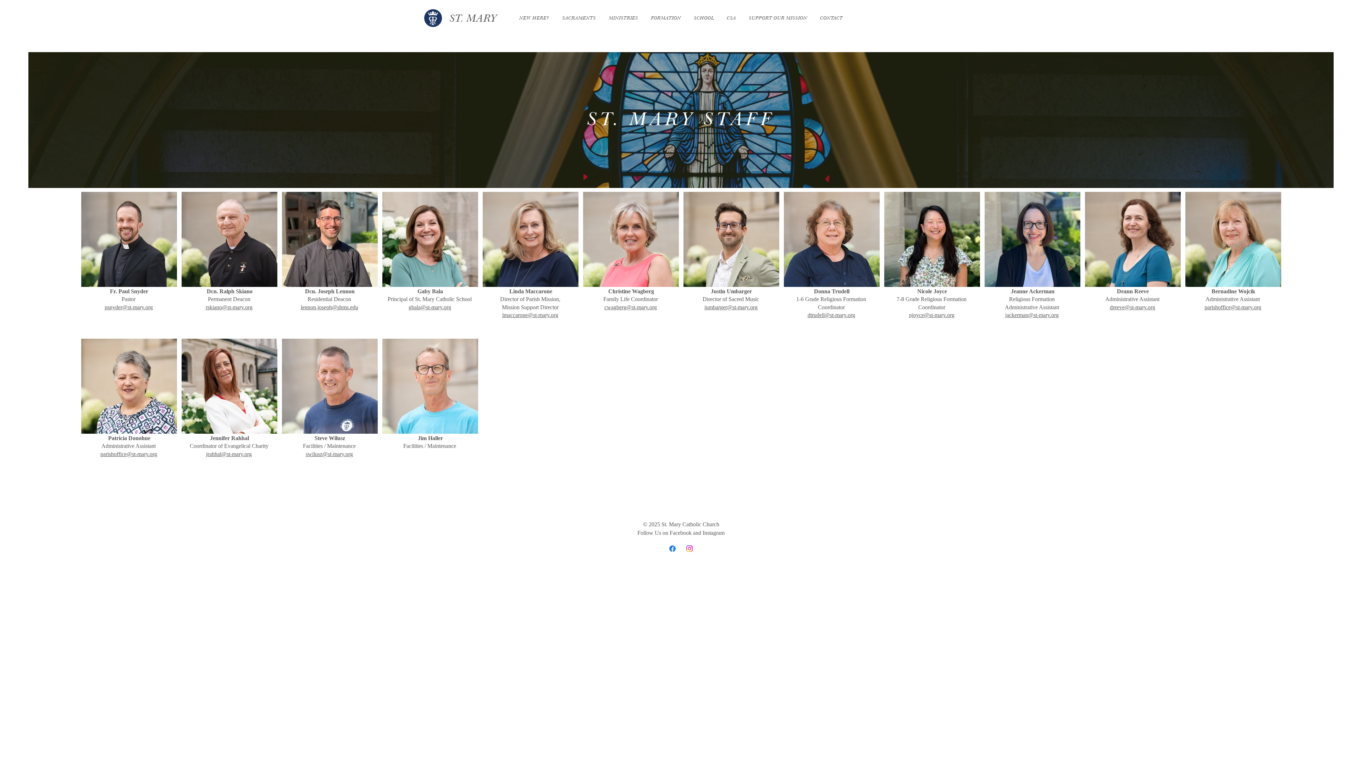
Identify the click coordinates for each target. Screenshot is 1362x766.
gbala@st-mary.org (430, 307)
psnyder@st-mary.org (129, 307)
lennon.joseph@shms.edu (329, 307)
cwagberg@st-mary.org (630, 307)
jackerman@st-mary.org (1032, 315)
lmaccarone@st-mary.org (530, 315)
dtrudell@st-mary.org (831, 315)
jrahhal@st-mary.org (229, 454)
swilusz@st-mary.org (329, 454)
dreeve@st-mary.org (1132, 307)
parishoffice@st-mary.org (1233, 307)
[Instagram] (689, 548)
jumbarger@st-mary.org (731, 307)
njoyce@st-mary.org (931, 315)
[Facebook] (672, 548)
